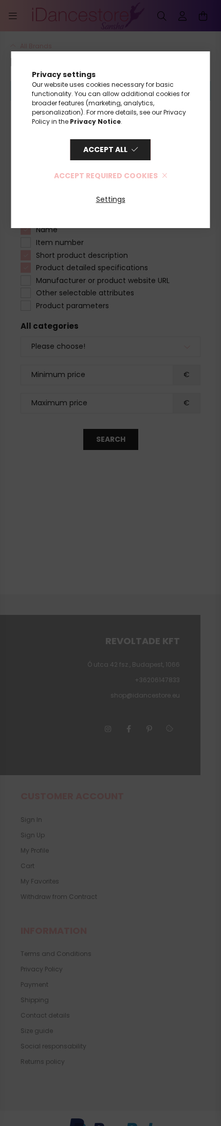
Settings (110, 199)
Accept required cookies (106, 176)
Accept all (105, 149)
